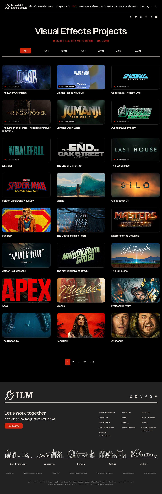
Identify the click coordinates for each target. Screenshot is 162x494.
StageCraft (63, 6)
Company (144, 6)
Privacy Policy (55, 473)
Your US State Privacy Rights (105, 473)
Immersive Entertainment (121, 6)
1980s (64, 50)
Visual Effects (104, 422)
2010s (119, 50)
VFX (74, 6)
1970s (45, 50)
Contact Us (13, 426)
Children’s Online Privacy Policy (78, 473)
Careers (144, 422)
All (25, 50)
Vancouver (49, 464)
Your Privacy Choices (150, 473)
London (81, 464)
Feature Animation (91, 6)
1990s (82, 50)
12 (85, 362)
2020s (138, 50)
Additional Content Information (33, 473)
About (124, 417)
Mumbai (112, 464)
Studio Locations (148, 417)
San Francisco (18, 464)
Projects (125, 422)
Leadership (145, 412)
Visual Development (41, 6)
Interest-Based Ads (128, 473)
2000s (101, 50)
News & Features (128, 427)
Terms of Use (10, 473)
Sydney (143, 464)
